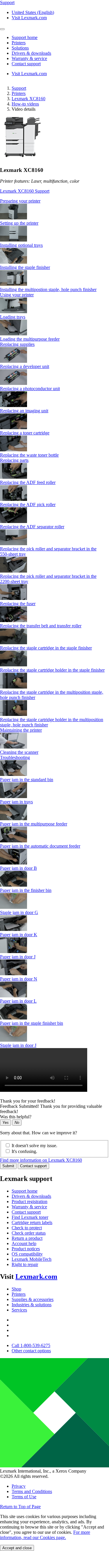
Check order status (29, 1232)
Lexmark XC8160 (28, 98)
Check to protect (27, 1227)
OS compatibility (27, 1253)
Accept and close (17, 1548)
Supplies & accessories (32, 1299)
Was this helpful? (15, 1116)
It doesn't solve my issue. (34, 1145)
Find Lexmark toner (30, 1217)
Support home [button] (24, 37)
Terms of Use (24, 1496)
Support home (24, 1191)
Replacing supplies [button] (17, 344)
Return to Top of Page (20, 1506)
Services (19, 1309)
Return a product (27, 1238)
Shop (16, 1288)
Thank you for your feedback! (27, 1100)
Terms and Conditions (32, 1491)
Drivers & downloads (31, 1196)
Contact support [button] (26, 63)
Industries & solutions (31, 1304)
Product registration (29, 1201)
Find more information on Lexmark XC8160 (41, 1160)
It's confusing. (24, 1151)
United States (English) (33, 12)
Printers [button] (19, 42)
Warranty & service (29, 1206)
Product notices (26, 1248)
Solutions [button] (20, 47)
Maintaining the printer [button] (21, 730)
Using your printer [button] (17, 294)
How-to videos (25, 103)
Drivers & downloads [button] (31, 53)
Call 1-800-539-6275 (31, 1345)
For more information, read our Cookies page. (45, 1535)
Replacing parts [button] (14, 460)
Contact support (33, 1166)
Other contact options (31, 1350)
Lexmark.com (36, 1276)
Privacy (19, 1486)
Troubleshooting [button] (15, 757)
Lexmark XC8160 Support (24, 191)
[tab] (54, 201)
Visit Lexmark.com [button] (29, 17)
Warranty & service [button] (29, 58)
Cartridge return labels (32, 1222)
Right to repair (25, 1264)
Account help (24, 1243)
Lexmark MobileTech (31, 1259)
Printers (19, 93)
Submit (8, 1166)
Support (19, 88)
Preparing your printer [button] (20, 200)
